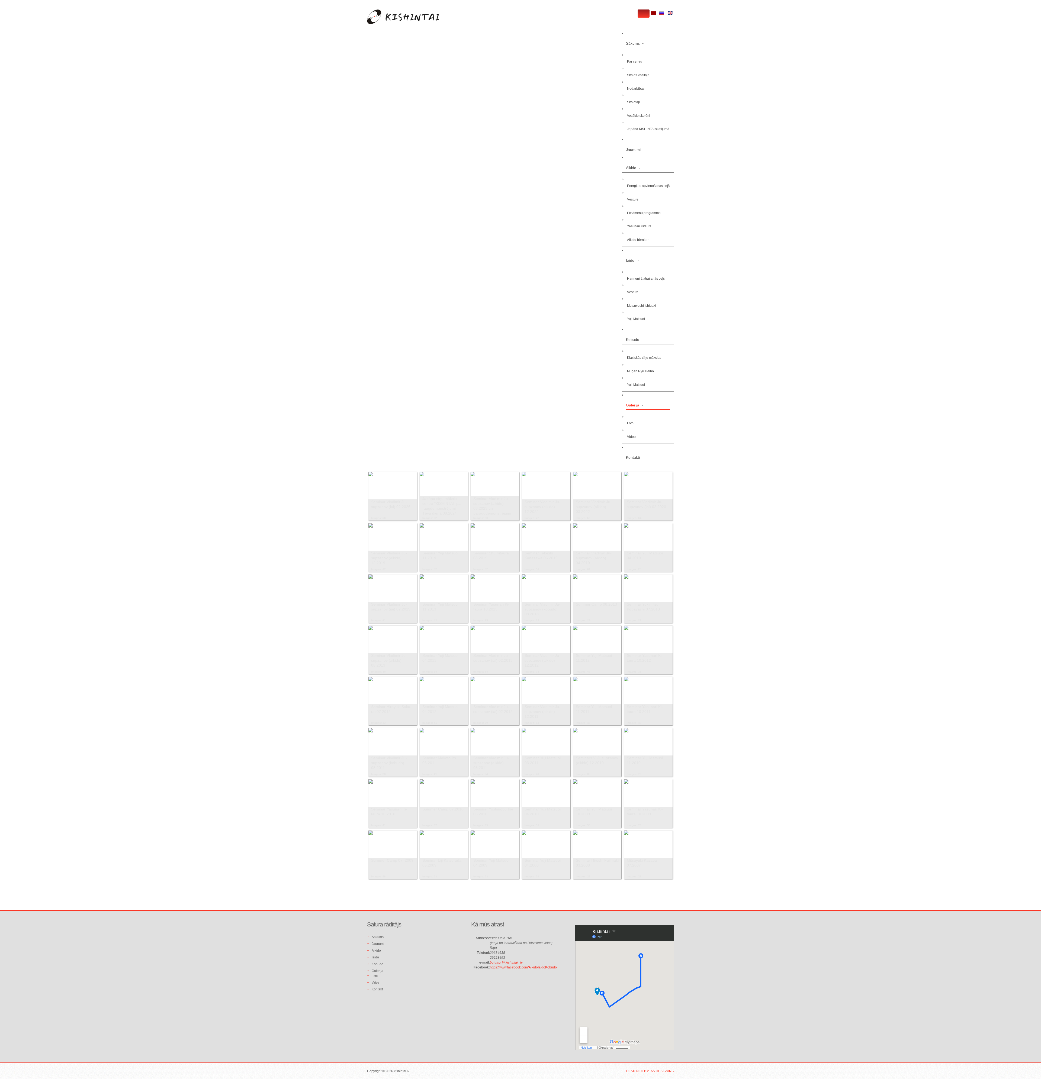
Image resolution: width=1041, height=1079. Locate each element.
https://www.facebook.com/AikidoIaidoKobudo (523, 967)
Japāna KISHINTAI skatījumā (648, 129)
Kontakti (633, 457)
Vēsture (632, 199)
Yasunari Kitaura (639, 226)
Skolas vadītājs (638, 75)
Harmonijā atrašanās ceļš (646, 278)
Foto (630, 423)
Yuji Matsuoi (636, 319)
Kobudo (632, 339)
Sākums (633, 43)
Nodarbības (635, 89)
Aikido (631, 168)
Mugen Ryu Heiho (640, 371)
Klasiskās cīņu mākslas (644, 358)
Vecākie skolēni (638, 116)
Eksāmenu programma (644, 213)
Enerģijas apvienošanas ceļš (648, 186)
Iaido (630, 260)
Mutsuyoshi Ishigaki (641, 306)
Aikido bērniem (638, 240)
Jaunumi (633, 149)
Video (631, 437)
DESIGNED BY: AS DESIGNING (650, 1071)
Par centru (634, 61)
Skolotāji (633, 102)
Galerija (632, 405)
